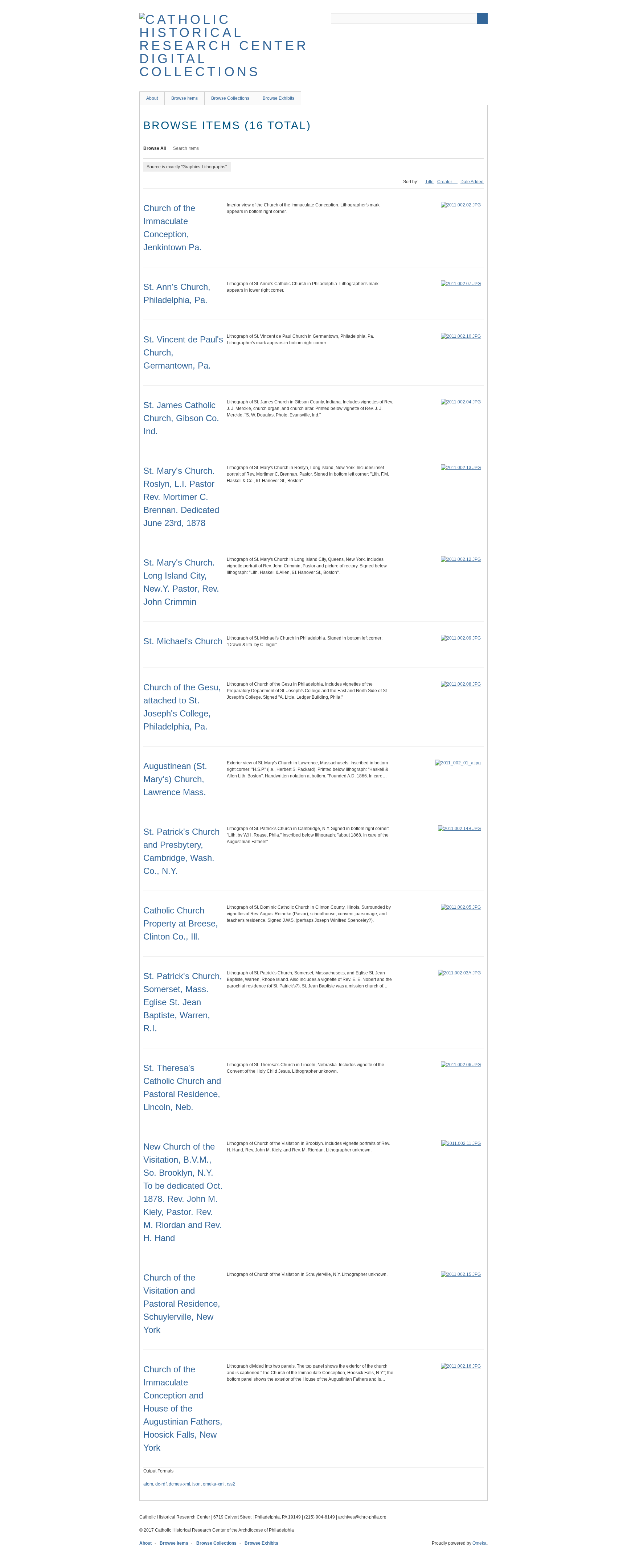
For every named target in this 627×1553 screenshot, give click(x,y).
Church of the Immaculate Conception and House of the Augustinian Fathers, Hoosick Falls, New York (182, 1408)
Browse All (154, 148)
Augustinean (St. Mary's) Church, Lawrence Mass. (175, 779)
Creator (445, 181)
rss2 (231, 1484)
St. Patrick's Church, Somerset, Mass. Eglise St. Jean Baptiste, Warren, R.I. (182, 1002)
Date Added (472, 181)
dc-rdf (161, 1484)
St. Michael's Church (182, 641)
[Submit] (482, 18)
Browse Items (184, 98)
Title (429, 181)
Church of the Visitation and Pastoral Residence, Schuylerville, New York (181, 1304)
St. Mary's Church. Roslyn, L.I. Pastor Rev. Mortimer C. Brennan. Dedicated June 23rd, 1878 (181, 497)
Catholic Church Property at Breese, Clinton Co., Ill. (180, 923)
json (196, 1484)
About (152, 98)
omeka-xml (214, 1484)
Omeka (479, 1543)
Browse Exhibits (278, 98)
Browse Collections (230, 98)
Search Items (186, 148)
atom (148, 1484)
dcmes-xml (179, 1484)
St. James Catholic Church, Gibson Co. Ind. (181, 418)
